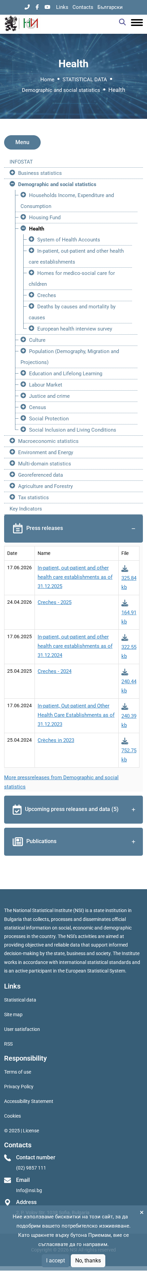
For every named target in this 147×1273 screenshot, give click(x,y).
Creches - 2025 (54, 602)
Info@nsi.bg (29, 1190)
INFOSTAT (21, 162)
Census (37, 407)
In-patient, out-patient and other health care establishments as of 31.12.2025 (75, 577)
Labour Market (45, 385)
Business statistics (40, 173)
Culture (37, 340)
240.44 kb (128, 686)
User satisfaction (22, 1029)
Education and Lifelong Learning (65, 373)
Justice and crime (49, 396)
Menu (22, 142)
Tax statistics (33, 497)
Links (62, 7)
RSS (8, 1044)
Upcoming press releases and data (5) (72, 809)
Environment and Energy (45, 452)
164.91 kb (128, 617)
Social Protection (49, 419)
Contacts (82, 7)
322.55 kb (128, 651)
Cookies (12, 1116)
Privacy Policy (19, 1086)
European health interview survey (74, 329)
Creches (46, 295)
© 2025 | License (21, 1130)
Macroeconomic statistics (48, 441)
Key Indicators (26, 509)
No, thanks (88, 1260)
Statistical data (20, 1000)
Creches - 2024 (54, 671)
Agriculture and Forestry (45, 486)
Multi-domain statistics (44, 464)
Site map (13, 1014)
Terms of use (17, 1072)
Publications (41, 841)
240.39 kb (128, 720)
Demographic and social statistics (61, 90)
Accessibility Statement (28, 1101)
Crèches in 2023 (56, 740)
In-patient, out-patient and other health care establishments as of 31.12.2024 (75, 646)
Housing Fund (45, 217)
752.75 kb (128, 755)
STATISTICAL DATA (85, 79)
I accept (55, 1260)
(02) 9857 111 (31, 1168)
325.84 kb (128, 582)
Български (110, 7)
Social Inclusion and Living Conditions (72, 430)
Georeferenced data (40, 475)
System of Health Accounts (68, 240)
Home (47, 79)
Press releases (44, 528)
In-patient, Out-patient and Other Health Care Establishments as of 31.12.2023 (76, 715)
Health (36, 229)
